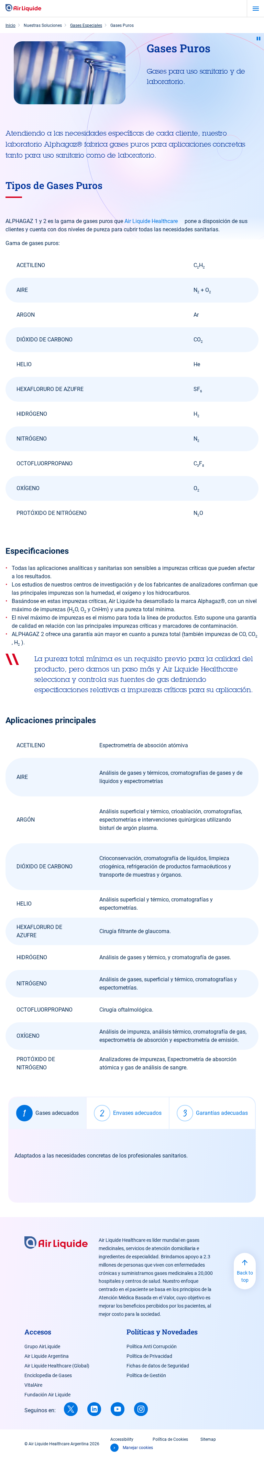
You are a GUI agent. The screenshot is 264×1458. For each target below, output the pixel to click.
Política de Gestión (146, 1375)
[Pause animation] (258, 38)
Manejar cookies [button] (138, 1447)
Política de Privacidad (149, 1356)
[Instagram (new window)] (141, 1409)
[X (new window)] (71, 1409)
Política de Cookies (170, 1439)
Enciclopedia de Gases (48, 1375)
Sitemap (208, 1439)
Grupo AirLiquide (42, 1346)
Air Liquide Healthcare (151, 221)
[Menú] (255, 8)
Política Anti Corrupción (151, 1346)
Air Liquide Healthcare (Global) (56, 1366)
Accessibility (121, 1439)
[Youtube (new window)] (117, 1409)
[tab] (47, 1113)
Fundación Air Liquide (47, 1394)
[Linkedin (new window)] (94, 1409)
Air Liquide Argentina (46, 1356)
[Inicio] (23, 8)
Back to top (245, 1276)
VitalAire (33, 1385)
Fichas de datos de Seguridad (157, 1366)
